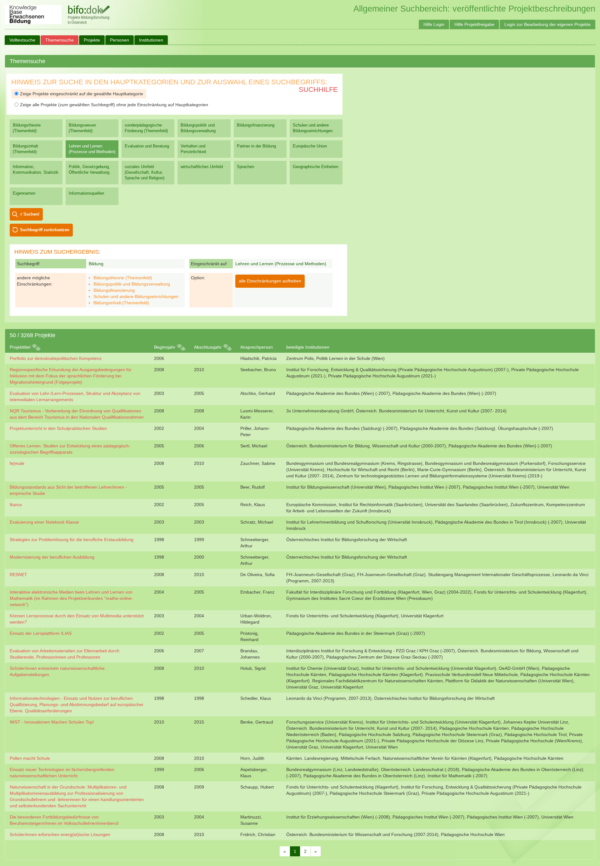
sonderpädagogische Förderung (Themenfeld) (146, 128)
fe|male (17, 463)
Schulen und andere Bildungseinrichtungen (312, 128)
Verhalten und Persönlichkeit (193, 149)
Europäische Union (310, 146)
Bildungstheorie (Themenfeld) (27, 128)
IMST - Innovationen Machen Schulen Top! (52, 721)
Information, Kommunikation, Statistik (35, 169)
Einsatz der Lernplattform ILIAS (41, 633)
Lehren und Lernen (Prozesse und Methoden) (92, 149)
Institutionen (151, 39)
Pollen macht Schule (30, 758)
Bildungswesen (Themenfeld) (82, 128)
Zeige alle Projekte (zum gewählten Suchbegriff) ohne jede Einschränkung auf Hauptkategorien (114, 104)
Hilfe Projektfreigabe (474, 24)
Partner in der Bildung (256, 146)
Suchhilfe (318, 89)
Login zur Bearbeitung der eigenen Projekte (547, 24)
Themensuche (59, 39)
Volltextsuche (22, 39)
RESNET (18, 574)
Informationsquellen (86, 193)
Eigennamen (24, 193)
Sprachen (245, 166)
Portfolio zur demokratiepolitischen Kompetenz (56, 358)
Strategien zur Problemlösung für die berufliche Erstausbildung (71, 539)
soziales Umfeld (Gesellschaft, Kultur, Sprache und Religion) (144, 172)
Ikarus (16, 504)
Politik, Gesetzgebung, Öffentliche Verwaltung (89, 169)
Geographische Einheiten (315, 166)
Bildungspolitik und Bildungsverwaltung (198, 128)
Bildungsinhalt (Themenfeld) (25, 149)
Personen (119, 39)
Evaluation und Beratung (147, 146)
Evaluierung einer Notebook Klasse (44, 522)
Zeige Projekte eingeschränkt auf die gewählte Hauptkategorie (81, 93)
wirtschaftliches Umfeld (202, 166)
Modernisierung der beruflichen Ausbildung (52, 557)
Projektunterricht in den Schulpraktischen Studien (58, 428)
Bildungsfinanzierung (255, 125)
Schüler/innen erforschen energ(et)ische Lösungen (60, 834)
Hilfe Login (433, 24)
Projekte (92, 39)
